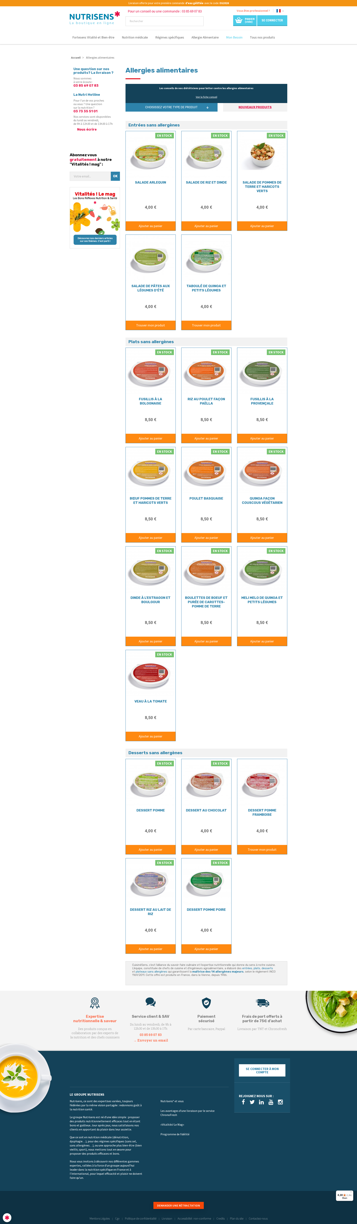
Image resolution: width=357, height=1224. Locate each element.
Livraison (167, 1218)
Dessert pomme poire (206, 910)
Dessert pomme (150, 810)
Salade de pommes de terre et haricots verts (262, 186)
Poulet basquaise (206, 498)
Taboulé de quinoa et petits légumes (206, 288)
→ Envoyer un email (150, 1040)
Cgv (117, 1218)
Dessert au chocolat (206, 810)
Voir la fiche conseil (206, 97)
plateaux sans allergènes (151, 971)
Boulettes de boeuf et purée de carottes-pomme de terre (206, 602)
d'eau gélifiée (194, 3)
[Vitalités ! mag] (95, 217)
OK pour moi (69, 1205)
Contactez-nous (258, 1218)
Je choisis (42, 1205)
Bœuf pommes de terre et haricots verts (150, 500)
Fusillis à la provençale (262, 401)
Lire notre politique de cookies (21, 1193)
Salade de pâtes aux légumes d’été (150, 288)
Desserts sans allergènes (155, 752)
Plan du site (236, 1218)
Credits (220, 1218)
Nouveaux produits (255, 107)
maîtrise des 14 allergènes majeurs (218, 971)
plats (257, 968)
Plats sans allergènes (151, 341)
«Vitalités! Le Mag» (172, 1124)
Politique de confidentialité (140, 1218)
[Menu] (351, 1193)
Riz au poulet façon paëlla (206, 401)
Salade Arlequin (150, 182)
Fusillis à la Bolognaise (150, 401)
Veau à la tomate (150, 701)
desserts (267, 968)
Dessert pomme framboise (262, 812)
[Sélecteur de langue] (280, 11)
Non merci (16, 1205)
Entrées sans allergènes (154, 125)
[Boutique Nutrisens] (95, 19)
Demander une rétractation (178, 1205)
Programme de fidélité (174, 1134)
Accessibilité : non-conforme (194, 1218)
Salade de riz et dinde (206, 182)
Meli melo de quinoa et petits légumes (262, 600)
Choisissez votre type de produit (171, 107)
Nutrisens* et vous (172, 1101)
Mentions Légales (100, 1218)
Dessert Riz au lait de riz (150, 912)
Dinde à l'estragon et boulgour (151, 600)
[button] (7, 1217)
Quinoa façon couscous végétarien (262, 500)
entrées (247, 968)
